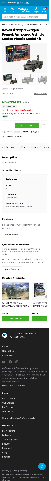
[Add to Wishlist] (44, 125)
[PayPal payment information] (35, 132)
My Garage (8, 407)
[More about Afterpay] (5, 116)
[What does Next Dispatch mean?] (31, 3)
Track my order (10, 439)
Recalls (6, 456)
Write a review (11, 234)
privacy (5, 470)
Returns (6, 443)
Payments (7, 448)
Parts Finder (8, 398)
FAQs (5, 346)
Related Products (40, 147)
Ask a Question (11, 269)
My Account (8, 430)
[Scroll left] (4, 147)
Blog (4, 452)
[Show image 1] (10, 79)
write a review (40, 94)
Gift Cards (7, 411)
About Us (7, 355)
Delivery (6, 435)
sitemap (24, 470)
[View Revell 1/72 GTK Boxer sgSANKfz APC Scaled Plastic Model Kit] (15, 291)
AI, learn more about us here (13, 385)
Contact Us (8, 351)
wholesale (30, 418)
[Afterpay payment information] (17, 132)
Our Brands (8, 402)
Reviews (10, 147)
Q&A (22, 147)
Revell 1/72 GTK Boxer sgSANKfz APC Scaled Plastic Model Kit (15, 304)
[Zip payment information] (26, 131)
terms (14, 470)
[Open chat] (42, 466)
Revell (10, 89)
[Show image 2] (28, 79)
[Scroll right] (45, 147)
